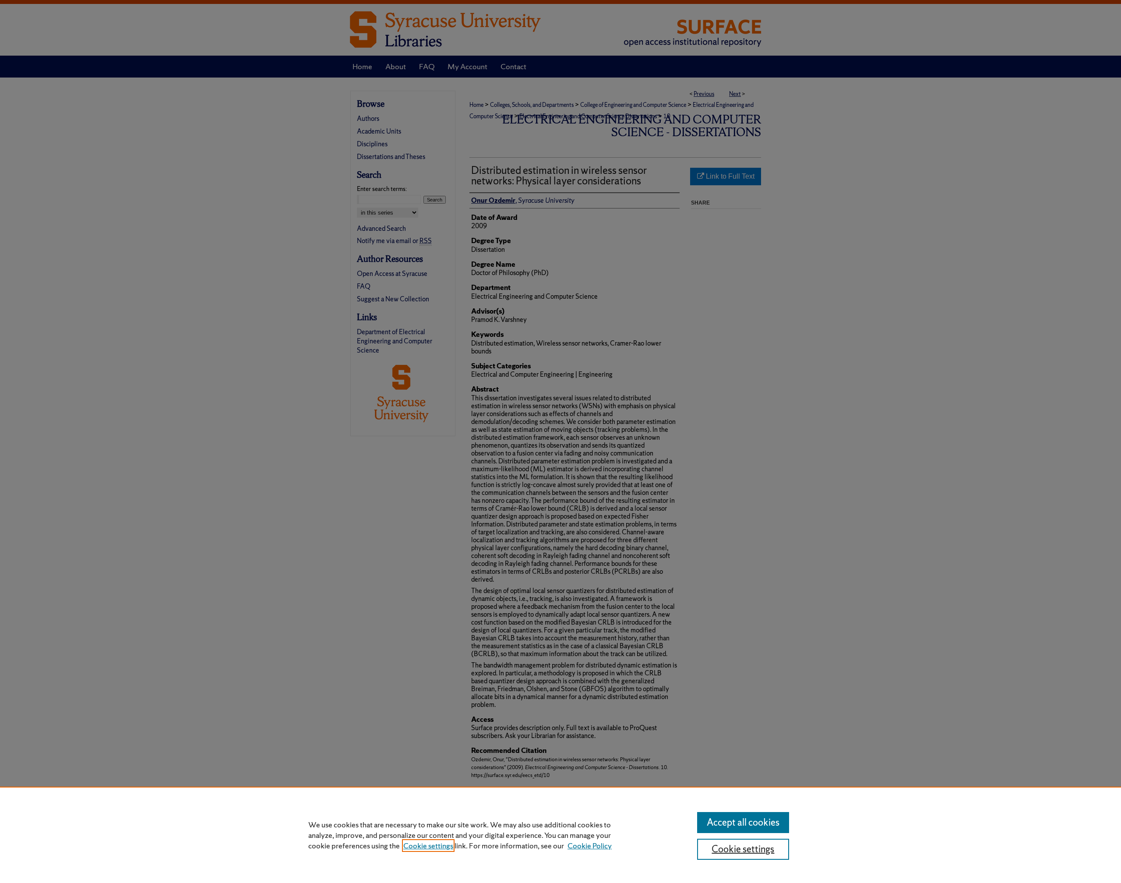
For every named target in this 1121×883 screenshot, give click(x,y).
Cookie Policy (590, 846)
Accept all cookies (743, 822)
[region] (560, 835)
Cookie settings (428, 846)
